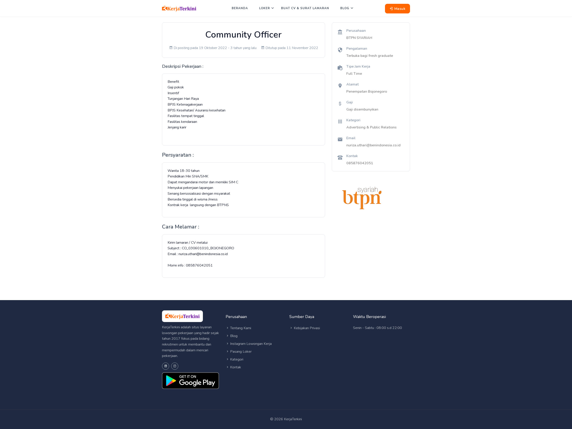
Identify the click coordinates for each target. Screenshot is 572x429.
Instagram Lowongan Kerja (250, 343)
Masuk (399, 8)
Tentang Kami (240, 328)
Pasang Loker (240, 351)
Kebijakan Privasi (306, 328)
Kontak (235, 367)
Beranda (240, 8)
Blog (344, 8)
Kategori (236, 359)
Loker (264, 8)
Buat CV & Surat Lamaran (305, 8)
